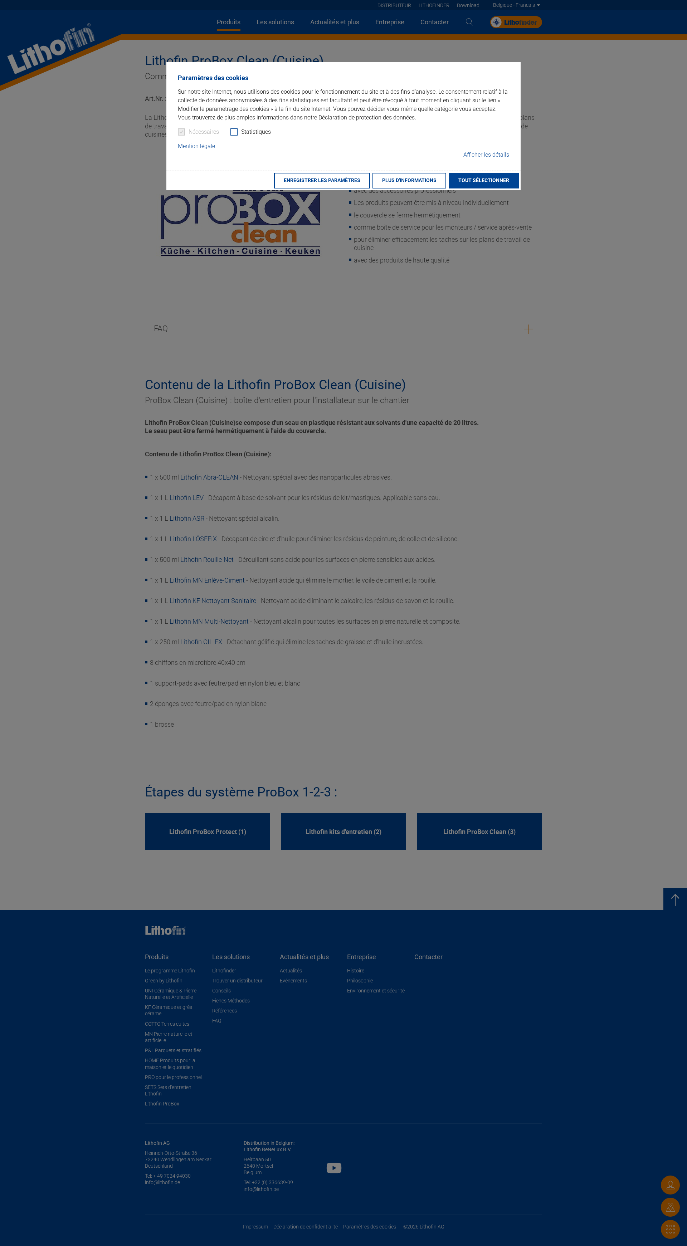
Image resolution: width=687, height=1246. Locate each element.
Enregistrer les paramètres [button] (322, 180)
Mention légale (196, 146)
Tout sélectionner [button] (483, 180)
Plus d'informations (409, 180)
